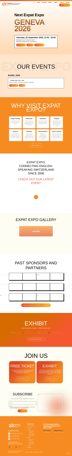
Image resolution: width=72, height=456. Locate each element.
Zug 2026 (36, 231)
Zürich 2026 (31, 443)
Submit (23, 410)
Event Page (20, 45)
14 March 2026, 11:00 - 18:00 (17, 80)
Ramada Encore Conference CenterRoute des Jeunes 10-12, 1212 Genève (26, 40)
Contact (29, 445)
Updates (68, 2)
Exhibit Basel (31, 431)
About (38, 2)
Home (34, 2)
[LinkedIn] (9, 447)
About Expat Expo (31, 425)
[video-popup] (36, 197)
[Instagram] (16, 447)
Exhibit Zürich (31, 435)
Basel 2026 (31, 439)
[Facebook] (12, 447)
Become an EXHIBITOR (35, 339)
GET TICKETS (64, 5)
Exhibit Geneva (32, 434)
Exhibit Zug (31, 432)
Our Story (44, 2)
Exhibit (50, 2)
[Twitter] (19, 447)
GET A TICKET (35, 145)
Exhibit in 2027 (13, 85)
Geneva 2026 (29, 25)
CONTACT (62, 2)
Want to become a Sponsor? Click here (35, 305)
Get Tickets (38, 45)
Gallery (22, 85)
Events (56, 2)
